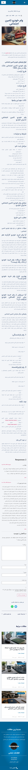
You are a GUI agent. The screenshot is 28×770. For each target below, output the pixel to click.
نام (25, 564)
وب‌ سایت (24, 580)
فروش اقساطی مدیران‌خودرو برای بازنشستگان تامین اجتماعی (14, 708)
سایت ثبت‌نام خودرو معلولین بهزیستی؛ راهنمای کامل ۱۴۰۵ (15, 678)
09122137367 (14, 759)
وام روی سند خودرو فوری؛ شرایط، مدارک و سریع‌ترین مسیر (14, 649)
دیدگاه (24, 544)
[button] (24, 2)
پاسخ (25, 477)
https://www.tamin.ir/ (12, 424)
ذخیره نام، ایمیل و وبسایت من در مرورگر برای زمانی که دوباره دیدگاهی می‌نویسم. (14, 590)
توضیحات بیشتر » (21, 653)
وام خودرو (8, 53)
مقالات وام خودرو (10, 15)
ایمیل (24, 572)
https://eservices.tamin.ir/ (11, 420)
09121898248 (14, 758)
